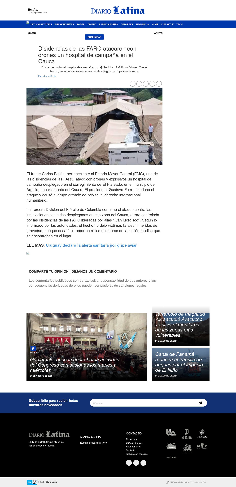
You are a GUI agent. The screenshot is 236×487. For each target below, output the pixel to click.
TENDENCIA (142, 24)
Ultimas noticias (41, 24)
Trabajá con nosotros (137, 453)
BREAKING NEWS (64, 24)
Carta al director (134, 442)
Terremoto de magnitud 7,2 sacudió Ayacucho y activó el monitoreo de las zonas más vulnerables (180, 324)
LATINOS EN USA (108, 24)
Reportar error (133, 446)
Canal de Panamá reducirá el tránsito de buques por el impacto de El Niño (179, 361)
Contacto (130, 450)
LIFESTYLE (167, 24)
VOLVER (158, 33)
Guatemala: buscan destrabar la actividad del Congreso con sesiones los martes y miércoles (74, 364)
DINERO (91, 24)
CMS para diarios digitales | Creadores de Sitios (188, 482)
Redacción (131, 439)
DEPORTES (127, 24)
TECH (179, 24)
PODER (81, 24)
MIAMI (155, 24)
